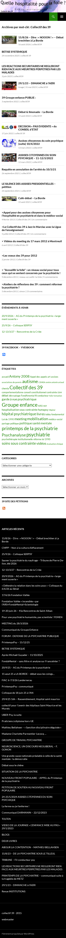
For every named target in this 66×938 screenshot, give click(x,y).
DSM (60, 392)
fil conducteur (42, 395)
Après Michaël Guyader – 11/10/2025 (22, 654)
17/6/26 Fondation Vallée (16, 595)
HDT (45, 406)
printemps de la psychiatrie (30, 428)
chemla (5, 388)
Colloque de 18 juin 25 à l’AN (17, 692)
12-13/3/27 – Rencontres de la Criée (21, 331)
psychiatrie (38, 434)
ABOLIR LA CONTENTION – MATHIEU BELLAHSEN (30, 847)
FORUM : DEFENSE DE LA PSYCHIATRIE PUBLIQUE (30, 635)
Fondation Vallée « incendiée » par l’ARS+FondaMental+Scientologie (20, 603)
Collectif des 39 (23, 219)
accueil (5, 376)
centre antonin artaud (55, 382)
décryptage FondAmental (21, 395)
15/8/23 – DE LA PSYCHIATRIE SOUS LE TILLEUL (28, 853)
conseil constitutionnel (35, 392)
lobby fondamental (54, 414)
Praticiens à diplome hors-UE (18, 721)
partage (6, 423)
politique (14, 423)
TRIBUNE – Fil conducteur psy (18, 859)
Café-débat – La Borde (31, 198)
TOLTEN (6, 818)
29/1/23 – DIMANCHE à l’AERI (36, 83)
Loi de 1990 (8, 419)
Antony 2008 (19, 376)
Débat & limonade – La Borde (35, 111)
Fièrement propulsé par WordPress (18, 933)
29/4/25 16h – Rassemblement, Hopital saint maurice (31, 699)
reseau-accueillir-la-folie (30, 277)
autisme (30, 381)
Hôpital (52, 410)
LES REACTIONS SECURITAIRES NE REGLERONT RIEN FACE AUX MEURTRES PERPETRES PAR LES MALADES (31, 69)
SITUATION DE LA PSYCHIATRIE (20, 771)
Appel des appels (38, 376)
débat (5, 395)
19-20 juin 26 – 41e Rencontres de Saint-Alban (27, 610)
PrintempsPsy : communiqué (17, 686)
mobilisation (37, 418)
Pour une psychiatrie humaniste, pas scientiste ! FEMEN (32, 617)
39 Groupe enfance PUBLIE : (19, 97)
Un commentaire (39, 219)
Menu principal (62, 16)
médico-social (55, 419)
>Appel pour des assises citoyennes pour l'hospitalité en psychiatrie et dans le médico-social (32, 214)
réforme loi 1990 (41, 439)
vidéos (41, 443)
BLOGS (5, 834)
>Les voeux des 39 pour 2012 (19, 255)
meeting (20, 419)
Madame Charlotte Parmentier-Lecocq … (24, 733)
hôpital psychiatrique (19, 414)
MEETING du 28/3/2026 (15, 623)
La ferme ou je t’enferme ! (15, 806)
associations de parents (12, 382)
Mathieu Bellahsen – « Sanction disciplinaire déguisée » (31, 727)
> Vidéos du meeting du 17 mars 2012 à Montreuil (32, 241)
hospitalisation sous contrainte (19, 409)
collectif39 (37, 44)
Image (21, 87)
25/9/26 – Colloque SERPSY (17, 325)
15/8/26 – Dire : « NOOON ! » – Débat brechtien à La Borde (41, 39)
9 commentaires (50, 277)
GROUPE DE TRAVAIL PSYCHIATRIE (22, 740)
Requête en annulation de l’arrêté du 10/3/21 (29, 169)
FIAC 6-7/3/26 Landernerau (17, 680)
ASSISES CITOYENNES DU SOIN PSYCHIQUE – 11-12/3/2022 (37, 156)
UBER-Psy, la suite (11, 714)
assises (54, 376)
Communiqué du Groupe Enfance (20, 629)
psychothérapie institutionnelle (17, 439)
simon (22, 291)
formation (58, 396)
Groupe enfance (19, 405)
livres (41, 414)
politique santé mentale (35, 423)
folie (51, 396)
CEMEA (42, 382)
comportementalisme (12, 392)
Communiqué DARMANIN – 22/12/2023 (24, 812)
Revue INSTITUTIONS (13, 891)
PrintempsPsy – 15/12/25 (16, 642)
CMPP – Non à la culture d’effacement (22, 547)
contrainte (52, 392)
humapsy (43, 409)
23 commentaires (34, 291)
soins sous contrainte (19, 443)
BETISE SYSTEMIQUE (14, 51)
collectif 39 (26, 55)
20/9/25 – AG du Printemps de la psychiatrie (26, 667)
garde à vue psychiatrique (19, 399)
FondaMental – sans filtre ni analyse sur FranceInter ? (31, 661)
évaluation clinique (55, 444)
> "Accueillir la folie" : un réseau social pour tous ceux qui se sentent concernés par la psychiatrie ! (31, 271)
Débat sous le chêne (12, 765)
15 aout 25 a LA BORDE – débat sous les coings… (28, 673)
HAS (40, 405)
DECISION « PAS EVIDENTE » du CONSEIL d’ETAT (37, 128)
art (49, 376)
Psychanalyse (14, 434)
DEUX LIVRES (9, 840)
